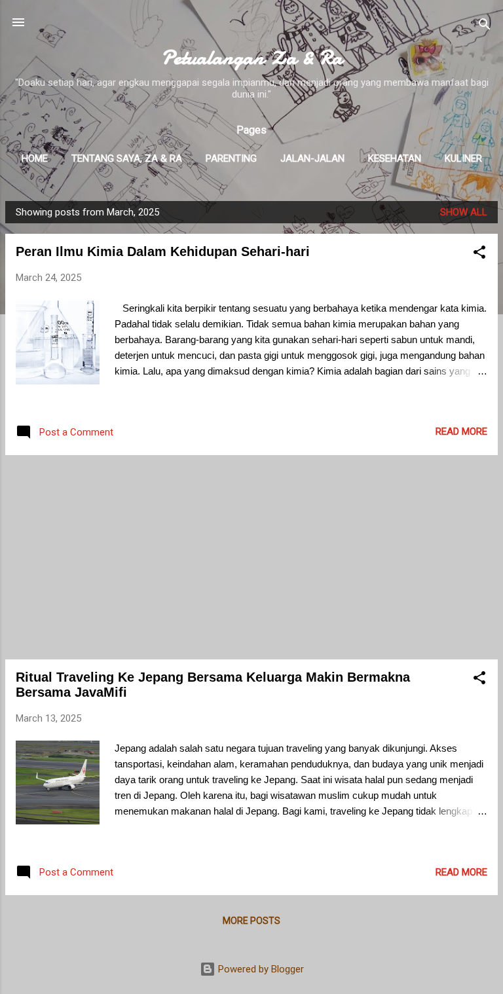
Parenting (231, 158)
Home (35, 158)
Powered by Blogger (259, 969)
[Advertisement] (251, 557)
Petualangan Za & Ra (252, 57)
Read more (461, 431)
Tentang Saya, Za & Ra (126, 158)
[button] (479, 254)
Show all (463, 212)
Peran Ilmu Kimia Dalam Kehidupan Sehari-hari (163, 251)
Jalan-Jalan (312, 158)
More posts (251, 920)
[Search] (485, 26)
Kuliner (463, 158)
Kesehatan (394, 158)
